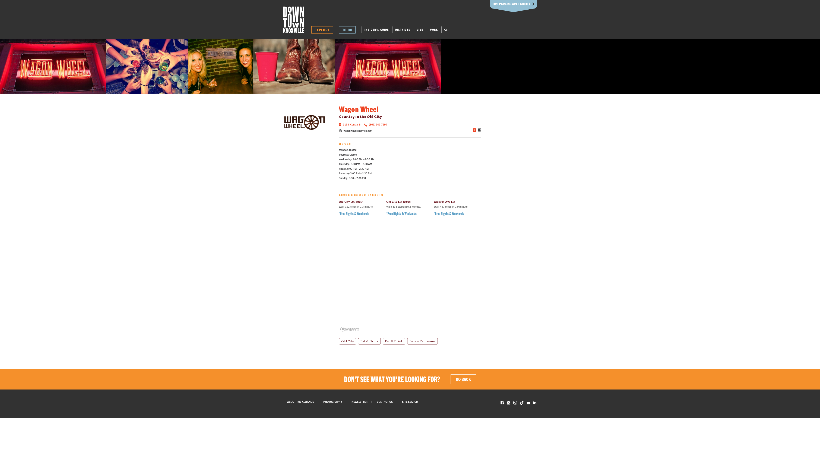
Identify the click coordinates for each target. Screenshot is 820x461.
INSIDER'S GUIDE (377, 29)
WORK (434, 29)
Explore (322, 29)
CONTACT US (385, 401)
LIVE (420, 29)
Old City (347, 341)
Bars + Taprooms (422, 341)
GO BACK (463, 379)
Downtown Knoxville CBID (293, 19)
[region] (410, 279)
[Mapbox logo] (349, 329)
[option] (53, 66)
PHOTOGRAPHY (332, 401)
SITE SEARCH (410, 401)
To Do (347, 29)
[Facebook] (479, 130)
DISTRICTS (402, 29)
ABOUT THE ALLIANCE (300, 401)
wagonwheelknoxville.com (357, 130)
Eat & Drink (369, 341)
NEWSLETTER (359, 401)
